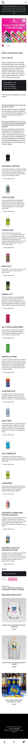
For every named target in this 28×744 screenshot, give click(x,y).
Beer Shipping (12, 588)
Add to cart (12, 579)
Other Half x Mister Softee (9, 589)
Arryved (17, 728)
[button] (24, 20)
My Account (4, 742)
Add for (8, 178)
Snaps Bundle (20, 589)
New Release (19, 588)
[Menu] (25, 2)
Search (14, 742)
